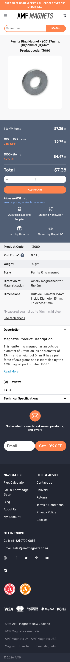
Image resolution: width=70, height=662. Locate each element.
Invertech (25, 646)
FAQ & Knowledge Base (16, 492)
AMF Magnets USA (44, 639)
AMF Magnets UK (17, 639)
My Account (12, 517)
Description (12, 329)
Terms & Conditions (50, 505)
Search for (13, 28)
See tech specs (14, 318)
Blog (7, 502)
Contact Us (44, 482)
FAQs (7, 390)
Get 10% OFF (50, 446)
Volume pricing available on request (25, 202)
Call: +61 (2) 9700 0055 (19, 541)
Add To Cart (35, 189)
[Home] (35, 15)
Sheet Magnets (45, 646)
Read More (11, 371)
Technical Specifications (21, 398)
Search (55, 28)
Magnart (11, 646)
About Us (10, 509)
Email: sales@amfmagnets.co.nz (26, 548)
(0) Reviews (12, 382)
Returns (42, 497)
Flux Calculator (14, 482)
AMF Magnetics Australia (22, 631)
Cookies (42, 520)
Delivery (42, 490)
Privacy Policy (46, 512)
